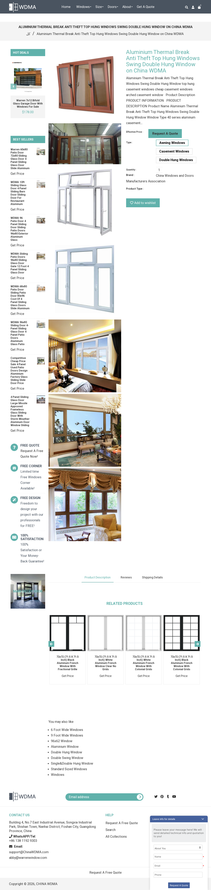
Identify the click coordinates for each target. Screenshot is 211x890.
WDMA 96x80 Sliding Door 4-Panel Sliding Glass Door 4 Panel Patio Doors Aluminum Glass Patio (20, 333)
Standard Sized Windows (69, 769)
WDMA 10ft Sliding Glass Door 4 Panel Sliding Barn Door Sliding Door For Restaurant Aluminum (18, 193)
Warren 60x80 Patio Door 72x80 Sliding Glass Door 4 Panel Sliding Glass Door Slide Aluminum (20, 159)
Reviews (126, 577)
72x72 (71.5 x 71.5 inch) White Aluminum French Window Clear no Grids (106, 663)
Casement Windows (174, 151)
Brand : (130, 175)
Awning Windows (172, 143)
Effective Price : (134, 132)
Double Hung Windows (176, 160)
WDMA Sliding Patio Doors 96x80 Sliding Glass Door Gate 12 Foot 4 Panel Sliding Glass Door (20, 263)
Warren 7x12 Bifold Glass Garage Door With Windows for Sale (28, 103)
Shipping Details (152, 577)
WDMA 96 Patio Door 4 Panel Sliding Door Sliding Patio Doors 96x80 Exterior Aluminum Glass (19, 228)
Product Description (98, 577)
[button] (179, 819)
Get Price (17, 174)
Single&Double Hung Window (72, 763)
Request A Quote (165, 133)
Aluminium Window (65, 747)
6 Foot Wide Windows (67, 730)
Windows (57, 775)
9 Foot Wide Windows (67, 735)
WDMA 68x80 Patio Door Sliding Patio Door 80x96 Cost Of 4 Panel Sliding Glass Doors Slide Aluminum (20, 297)
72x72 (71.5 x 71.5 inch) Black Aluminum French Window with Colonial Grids (182, 663)
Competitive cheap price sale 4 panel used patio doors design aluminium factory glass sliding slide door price (19, 370)
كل (28, 34)
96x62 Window (61, 741)
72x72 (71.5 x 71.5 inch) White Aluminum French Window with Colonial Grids (144, 663)
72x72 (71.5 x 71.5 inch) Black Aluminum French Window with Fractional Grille (68, 663)
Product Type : (135, 188)
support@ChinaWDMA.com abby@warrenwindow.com (29, 852)
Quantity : (131, 169)
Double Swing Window (67, 758)
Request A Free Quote (105, 872)
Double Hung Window (66, 752)
